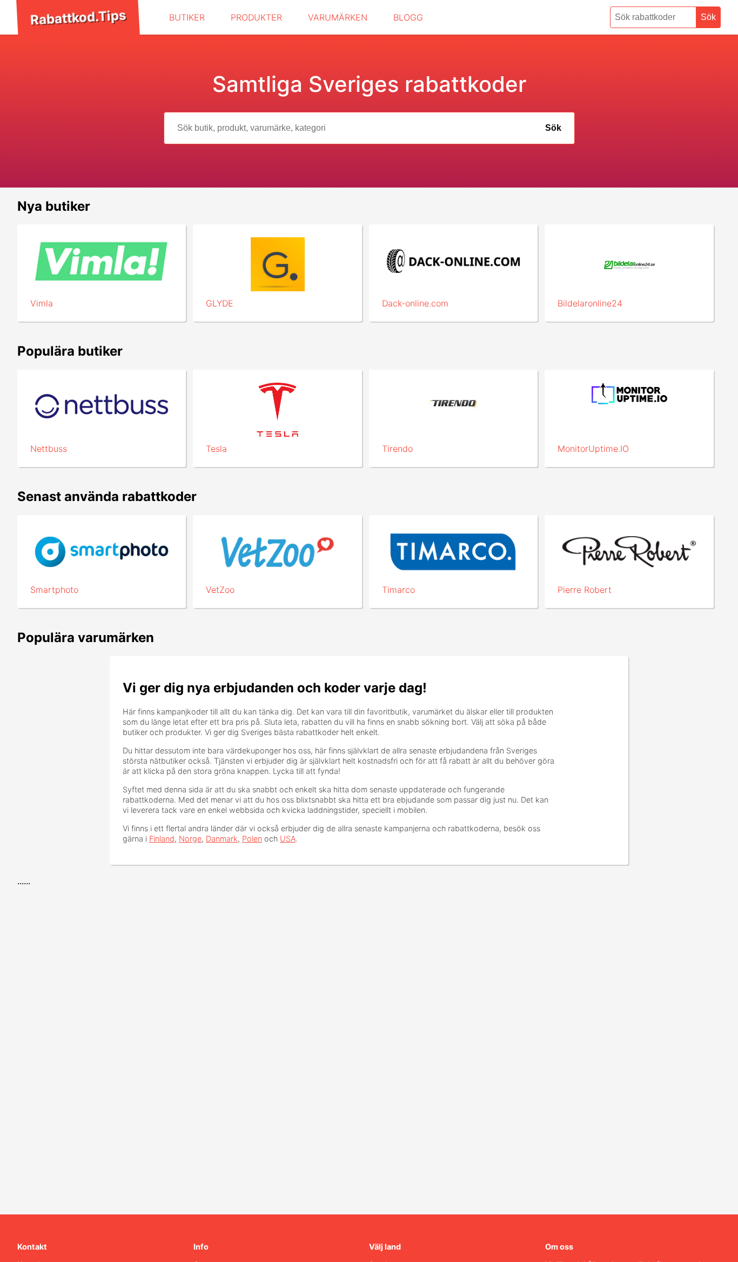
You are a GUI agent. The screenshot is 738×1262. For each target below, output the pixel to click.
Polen (252, 838)
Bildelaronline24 (590, 303)
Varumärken (337, 17)
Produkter (256, 17)
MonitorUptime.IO (593, 448)
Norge (190, 838)
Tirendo (397, 448)
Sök (708, 17)
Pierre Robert (585, 589)
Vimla (41, 303)
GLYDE (219, 303)
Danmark (222, 838)
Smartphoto (54, 589)
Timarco (398, 589)
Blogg (408, 17)
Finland (162, 838)
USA (288, 838)
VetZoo (220, 589)
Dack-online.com (415, 303)
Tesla (216, 448)
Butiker (187, 17)
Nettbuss (48, 448)
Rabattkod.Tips (78, 17)
